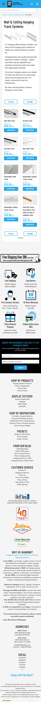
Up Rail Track (27, 120)
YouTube (22, 665)
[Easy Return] (31, 273)
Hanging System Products (22, 383)
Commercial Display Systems (22, 418)
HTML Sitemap (22, 484)
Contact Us (22, 470)
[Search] (37, 10)
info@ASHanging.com (22, 645)
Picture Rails (22, 388)
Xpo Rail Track (9, 148)
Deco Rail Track (28, 148)
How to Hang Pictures (22, 453)
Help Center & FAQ (22, 482)
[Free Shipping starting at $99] (20, 258)
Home (5, 15)
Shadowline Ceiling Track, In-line (11, 208)
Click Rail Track (9, 120)
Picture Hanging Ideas (22, 456)
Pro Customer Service (10, 302)
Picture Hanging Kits (22, 386)
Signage (22, 401)
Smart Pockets (22, 436)
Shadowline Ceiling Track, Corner (29, 177)
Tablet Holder (22, 404)
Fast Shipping (10, 280)
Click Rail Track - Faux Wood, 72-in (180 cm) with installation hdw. (29, 211)
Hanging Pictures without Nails (22, 460)
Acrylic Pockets (22, 439)
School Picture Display (22, 425)
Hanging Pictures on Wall (22, 458)
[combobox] (20, 10)
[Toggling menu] (3, 4)
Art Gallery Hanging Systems (22, 416)
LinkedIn (22, 667)
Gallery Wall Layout (22, 451)
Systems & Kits (19, 15)
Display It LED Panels (22, 434)
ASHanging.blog (22, 449)
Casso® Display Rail (22, 399)
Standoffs (22, 406)
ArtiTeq (33, 501)
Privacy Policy (21, 350)
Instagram (22, 660)
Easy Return (31, 280)
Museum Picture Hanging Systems (22, 423)
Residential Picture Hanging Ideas (22, 421)
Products (11, 15)
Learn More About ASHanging (14, 620)
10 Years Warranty (30, 302)
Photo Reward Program (10, 325)
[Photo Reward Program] (10, 316)
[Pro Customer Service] (10, 295)
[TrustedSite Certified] (22, 545)
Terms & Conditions (22, 477)
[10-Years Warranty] (31, 295)
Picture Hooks (22, 390)
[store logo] (14, 4)
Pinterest (22, 662)
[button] (31, 4)
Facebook (22, 658)
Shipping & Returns (22, 473)
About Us (22, 475)
